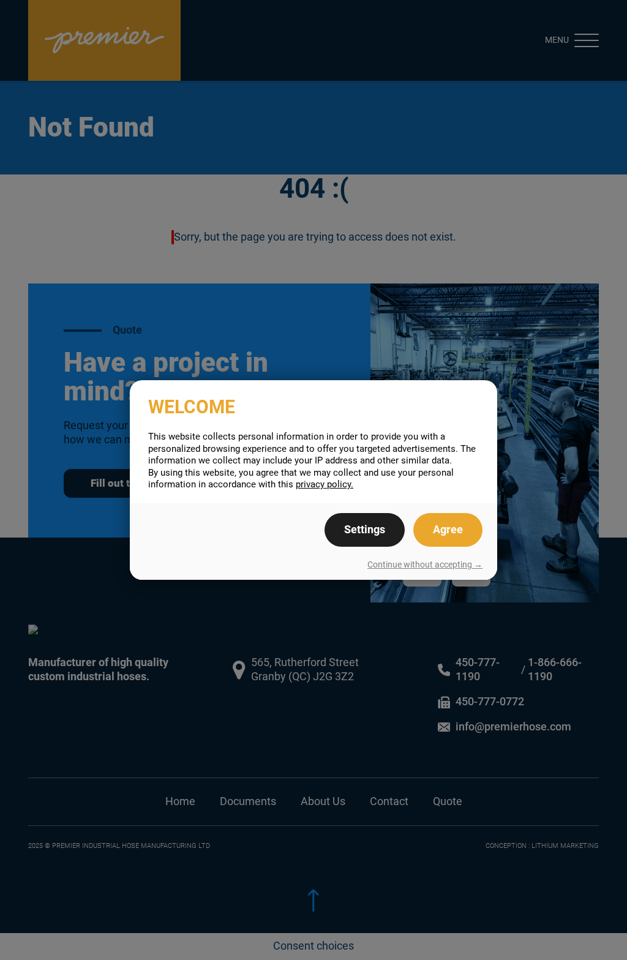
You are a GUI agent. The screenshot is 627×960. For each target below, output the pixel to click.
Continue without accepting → (424, 564)
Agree (448, 529)
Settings (364, 529)
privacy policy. (324, 484)
